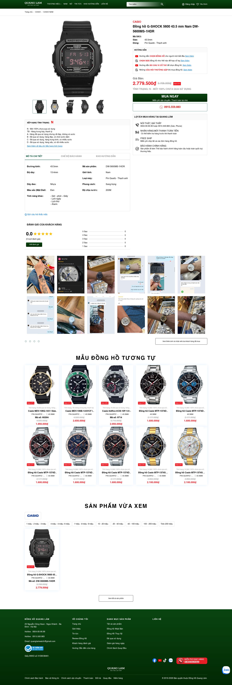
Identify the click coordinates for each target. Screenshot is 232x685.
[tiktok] (164, 662)
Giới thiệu (76, 629)
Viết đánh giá (34, 244)
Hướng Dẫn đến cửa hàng (83, 648)
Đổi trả (98, 678)
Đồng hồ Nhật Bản (115, 629)
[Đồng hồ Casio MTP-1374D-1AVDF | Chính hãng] (153, 384)
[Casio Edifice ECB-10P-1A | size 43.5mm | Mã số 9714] (116, 384)
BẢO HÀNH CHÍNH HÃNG (153, 146)
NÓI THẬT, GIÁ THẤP (150, 123)
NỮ (71, 4)
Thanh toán (88, 678)
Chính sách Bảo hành (34, 678)
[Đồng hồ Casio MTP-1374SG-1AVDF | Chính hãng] (153, 446)
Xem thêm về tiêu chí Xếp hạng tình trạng (44, 146)
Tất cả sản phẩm (114, 624)
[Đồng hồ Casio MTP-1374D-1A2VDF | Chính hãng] (116, 446)
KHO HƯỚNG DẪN (91, 4)
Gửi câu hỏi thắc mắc (37, 215)
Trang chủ (76, 624)
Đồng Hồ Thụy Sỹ (114, 634)
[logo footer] (116, 669)
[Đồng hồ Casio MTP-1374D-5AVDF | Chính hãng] (41, 446)
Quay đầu (107, 678)
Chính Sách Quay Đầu (116, 648)
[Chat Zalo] (226, 670)
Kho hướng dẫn (106, 156)
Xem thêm (189, 56)
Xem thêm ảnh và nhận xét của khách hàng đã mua (181, 341)
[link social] (34, 651)
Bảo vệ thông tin (52, 678)
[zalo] (171, 662)
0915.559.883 (172, 107)
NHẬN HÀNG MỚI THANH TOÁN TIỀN (159, 131)
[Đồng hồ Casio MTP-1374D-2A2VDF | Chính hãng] (79, 446)
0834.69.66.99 (38, 632)
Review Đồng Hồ (79, 639)
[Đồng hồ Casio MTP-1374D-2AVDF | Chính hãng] (190, 384)
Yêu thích (203, 4)
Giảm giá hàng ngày (116, 643)
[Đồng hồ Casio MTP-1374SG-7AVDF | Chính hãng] (190, 446)
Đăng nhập (190, 4)
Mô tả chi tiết (34, 156)
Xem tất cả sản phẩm (116, 598)
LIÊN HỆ (104, 4)
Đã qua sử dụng (114, 639)
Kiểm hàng (118, 678)
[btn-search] (162, 4)
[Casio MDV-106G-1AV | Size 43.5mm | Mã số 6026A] (42, 384)
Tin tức (75, 634)
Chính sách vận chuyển (71, 678)
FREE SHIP (146, 138)
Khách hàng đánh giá (81, 643)
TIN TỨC (77, 4)
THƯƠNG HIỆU (53, 4)
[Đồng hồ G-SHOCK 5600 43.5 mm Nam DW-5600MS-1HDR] (42, 548)
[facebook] (155, 662)
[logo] (33, 5)
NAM (65, 4)
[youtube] (160, 662)
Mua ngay (170, 98)
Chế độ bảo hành (71, 156)
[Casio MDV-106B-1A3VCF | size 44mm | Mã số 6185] (79, 384)
